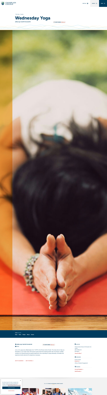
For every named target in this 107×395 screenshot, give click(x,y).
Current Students (78, 369)
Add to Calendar (19, 360)
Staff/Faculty (78, 371)
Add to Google (29, 360)
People (24, 334)
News (20, 334)
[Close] (20, 380)
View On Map (78, 353)
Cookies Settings (11, 390)
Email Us (76, 361)
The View (18, 14)
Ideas (16, 334)
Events (22, 14)
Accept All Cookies (11, 387)
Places (28, 334)
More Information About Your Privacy (14, 385)
